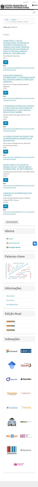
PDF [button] (6, 62)
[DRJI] (11, 422)
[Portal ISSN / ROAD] (26, 436)
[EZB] (26, 422)
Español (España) (14, 243)
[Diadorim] (11, 393)
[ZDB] (19, 464)
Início (6, 20)
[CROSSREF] (11, 351)
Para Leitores (10, 296)
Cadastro (26, 2)
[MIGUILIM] (26, 393)
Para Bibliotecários (12, 305)
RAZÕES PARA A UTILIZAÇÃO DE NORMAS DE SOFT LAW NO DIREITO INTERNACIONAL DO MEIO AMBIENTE (18, 167)
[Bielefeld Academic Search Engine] (26, 407)
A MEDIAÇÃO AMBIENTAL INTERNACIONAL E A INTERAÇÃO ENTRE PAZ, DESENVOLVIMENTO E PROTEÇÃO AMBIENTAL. (19, 78)
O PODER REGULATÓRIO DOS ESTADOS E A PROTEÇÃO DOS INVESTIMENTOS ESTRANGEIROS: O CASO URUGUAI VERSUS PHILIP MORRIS (18, 109)
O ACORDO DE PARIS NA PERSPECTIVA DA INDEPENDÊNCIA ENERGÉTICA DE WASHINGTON (18, 138)
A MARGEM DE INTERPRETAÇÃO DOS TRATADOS (17, 194)
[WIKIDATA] (11, 450)
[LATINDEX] (26, 365)
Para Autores (10, 300)
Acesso (34, 2)
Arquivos (14, 20)
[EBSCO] (26, 351)
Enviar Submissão (11, 222)
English (11, 239)
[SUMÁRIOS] (11, 407)
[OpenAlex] (26, 379)
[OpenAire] (11, 379)
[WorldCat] (26, 450)
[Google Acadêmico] (11, 365)
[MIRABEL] (11, 436)
